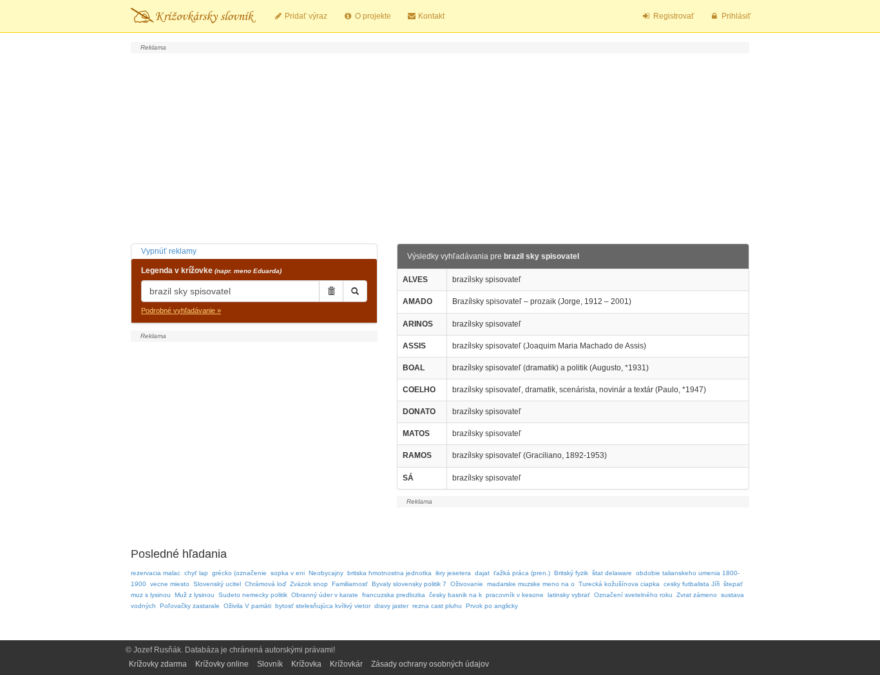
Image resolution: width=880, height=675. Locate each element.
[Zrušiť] (331, 291)
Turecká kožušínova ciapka (619, 583)
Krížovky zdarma (158, 664)
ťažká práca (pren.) (521, 572)
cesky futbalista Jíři (692, 583)
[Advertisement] (440, 147)
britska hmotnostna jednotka (389, 572)
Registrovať (672, 16)
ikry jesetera (453, 572)
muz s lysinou (151, 594)
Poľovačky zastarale (190, 605)
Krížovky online (222, 664)
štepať (733, 583)
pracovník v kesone (515, 594)
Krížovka (306, 664)
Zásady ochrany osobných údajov (430, 664)
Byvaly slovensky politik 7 (409, 583)
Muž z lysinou (195, 594)
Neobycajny (326, 572)
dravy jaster (391, 605)
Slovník (270, 664)
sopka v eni (288, 572)
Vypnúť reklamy (168, 251)
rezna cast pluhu (437, 605)
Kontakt (430, 16)
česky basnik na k (455, 594)
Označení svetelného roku (633, 594)
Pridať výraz (305, 16)
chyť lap (196, 572)
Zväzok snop (309, 583)
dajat (482, 572)
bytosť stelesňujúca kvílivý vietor (322, 605)
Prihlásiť (735, 16)
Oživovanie (466, 583)
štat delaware (612, 572)
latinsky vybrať (569, 594)
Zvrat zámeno (696, 594)
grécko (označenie (239, 572)
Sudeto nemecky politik (252, 594)
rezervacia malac (155, 572)
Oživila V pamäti (247, 605)
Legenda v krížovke (211, 270)
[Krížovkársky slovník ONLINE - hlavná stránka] (193, 16)
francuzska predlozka (393, 594)
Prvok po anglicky (492, 605)
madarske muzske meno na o (531, 583)
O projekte (372, 16)
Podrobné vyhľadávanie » (181, 310)
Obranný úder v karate (324, 594)
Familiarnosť (350, 583)
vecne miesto (169, 583)
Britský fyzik (571, 572)
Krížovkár (346, 664)
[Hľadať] (355, 291)
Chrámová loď (265, 583)
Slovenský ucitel (217, 583)
